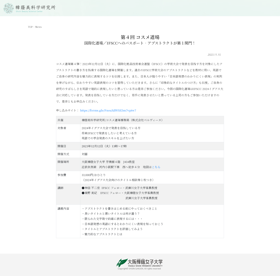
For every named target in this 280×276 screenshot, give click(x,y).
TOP (30, 26)
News (38, 26)
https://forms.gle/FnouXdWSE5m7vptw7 (108, 110)
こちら (156, 167)
